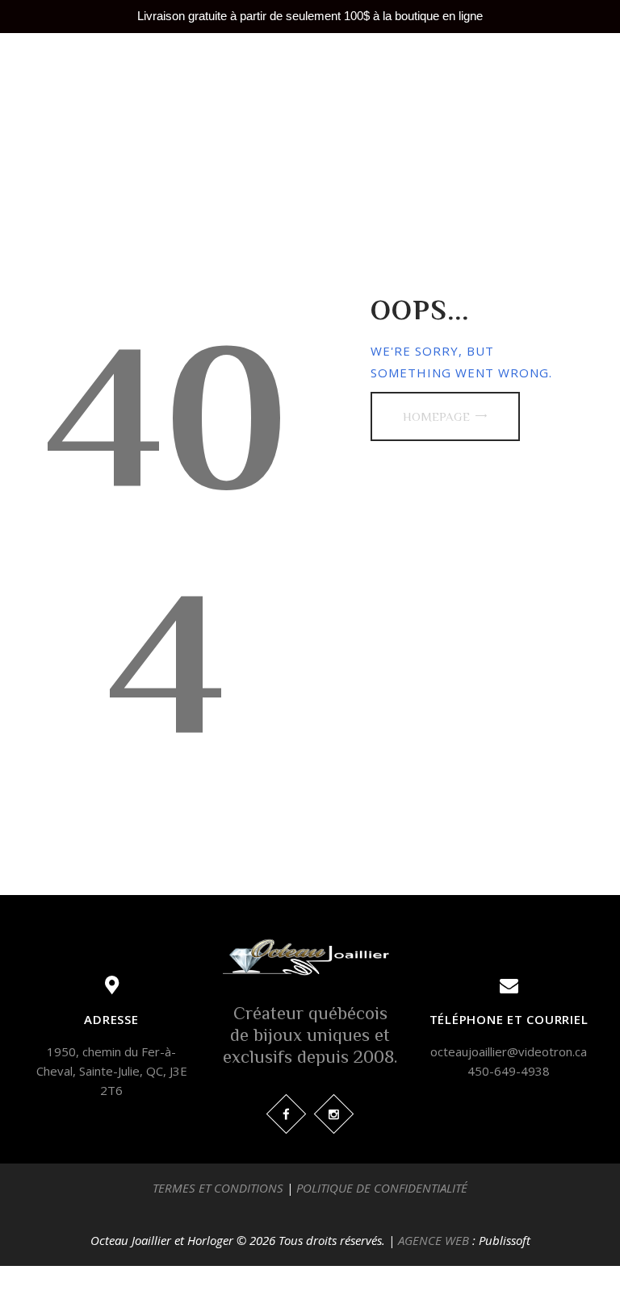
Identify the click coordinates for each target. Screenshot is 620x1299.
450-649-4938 (508, 1071)
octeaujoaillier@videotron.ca (508, 1051)
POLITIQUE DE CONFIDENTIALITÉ (381, 1188)
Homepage (436, 416)
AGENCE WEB (433, 1240)
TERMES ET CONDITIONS (218, 1188)
